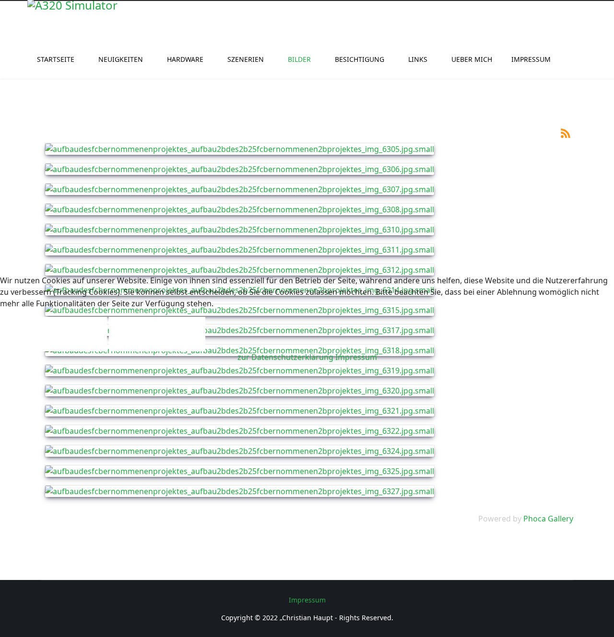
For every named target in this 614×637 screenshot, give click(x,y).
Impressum (356, 357)
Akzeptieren (53, 334)
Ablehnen (157, 334)
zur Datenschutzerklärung (285, 357)
